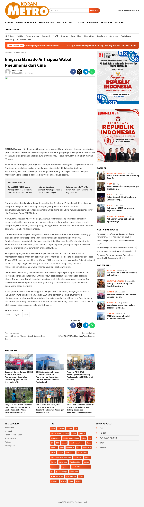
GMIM (53, 452)
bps (90, 438)
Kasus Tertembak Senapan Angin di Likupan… (123, 187)
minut (86, 462)
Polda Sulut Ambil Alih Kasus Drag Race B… (123, 176)
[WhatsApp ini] (92, 72)
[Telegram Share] (86, 72)
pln (52, 472)
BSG (57, 443)
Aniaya (69, 428)
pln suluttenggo (61, 472)
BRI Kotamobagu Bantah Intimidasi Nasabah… (118, 317)
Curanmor (70, 448)
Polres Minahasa (57, 476)
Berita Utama (112, 173)
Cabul (89, 443)
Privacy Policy (10, 438)
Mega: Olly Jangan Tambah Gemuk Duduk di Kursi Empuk (25, 336)
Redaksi (8, 442)
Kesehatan (111, 270)
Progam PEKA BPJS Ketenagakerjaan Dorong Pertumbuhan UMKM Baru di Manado (80, 376)
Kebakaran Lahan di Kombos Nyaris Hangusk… (120, 220)
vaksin (78, 481)
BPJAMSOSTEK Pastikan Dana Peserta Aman (76, 334)
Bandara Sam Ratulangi (60, 433)
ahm (53, 428)
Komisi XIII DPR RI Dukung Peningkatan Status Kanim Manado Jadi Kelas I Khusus (20, 190)
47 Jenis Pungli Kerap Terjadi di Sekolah (113, 247)
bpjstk (84, 438)
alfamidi (61, 428)
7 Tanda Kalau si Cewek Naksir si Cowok (113, 251)
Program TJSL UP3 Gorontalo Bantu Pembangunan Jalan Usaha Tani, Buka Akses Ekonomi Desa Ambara (18, 408)
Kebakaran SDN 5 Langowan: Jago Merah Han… (120, 209)
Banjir (73, 433)
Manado (121, 217)
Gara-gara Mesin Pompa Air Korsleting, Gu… (120, 284)
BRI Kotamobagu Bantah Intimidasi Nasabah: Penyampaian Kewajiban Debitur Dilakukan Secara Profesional (47, 377)
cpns (62, 448)
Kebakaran (78, 457)
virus (26, 314)
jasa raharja (70, 452)
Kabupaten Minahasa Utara (61, 457)
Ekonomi (110, 292)
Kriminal (121, 173)
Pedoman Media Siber (13, 435)
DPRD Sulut (87, 448)
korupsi (53, 462)
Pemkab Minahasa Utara (81, 467)
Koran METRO (62, 502)
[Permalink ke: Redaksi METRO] (8, 71)
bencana (82, 433)
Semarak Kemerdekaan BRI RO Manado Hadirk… (121, 295)
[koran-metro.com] (27, 10)
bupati (64, 443)
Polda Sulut (74, 472)
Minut (109, 184)
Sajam (81, 476)
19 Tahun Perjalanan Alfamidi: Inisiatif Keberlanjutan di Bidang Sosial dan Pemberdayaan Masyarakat (80, 408)
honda (60, 452)
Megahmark (82, 502)
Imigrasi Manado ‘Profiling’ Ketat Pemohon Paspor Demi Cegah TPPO (79, 190)
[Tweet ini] (79, 72)
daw (78, 448)
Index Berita (9, 427)
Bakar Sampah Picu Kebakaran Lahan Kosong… (121, 198)
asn (76, 428)
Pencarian (94, 10)
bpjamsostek (55, 438)
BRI (52, 443)
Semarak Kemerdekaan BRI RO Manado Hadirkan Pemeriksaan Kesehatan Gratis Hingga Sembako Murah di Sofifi (19, 377)
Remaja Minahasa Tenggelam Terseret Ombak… (121, 306)
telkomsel (54, 481)
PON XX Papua (71, 476)
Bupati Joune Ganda (76, 443)
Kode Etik (8, 431)
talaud (121, 281)
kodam (87, 457)
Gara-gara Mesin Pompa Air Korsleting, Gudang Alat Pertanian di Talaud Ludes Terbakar (93, 45)
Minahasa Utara (75, 462)
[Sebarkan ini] (73, 72)
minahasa (63, 462)
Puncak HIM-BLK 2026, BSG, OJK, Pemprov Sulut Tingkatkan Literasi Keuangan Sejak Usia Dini (50, 408)
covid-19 (54, 448)
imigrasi (17, 314)
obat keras (55, 467)
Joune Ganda (82, 452)
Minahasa (110, 195)
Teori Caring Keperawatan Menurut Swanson (115, 240)
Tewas (63, 481)
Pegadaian (65, 467)
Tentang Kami (10, 445)
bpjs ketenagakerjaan (71, 438)
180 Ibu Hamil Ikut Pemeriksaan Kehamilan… (122, 274)
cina (8, 314)
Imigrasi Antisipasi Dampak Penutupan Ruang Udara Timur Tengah (50, 190)
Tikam (70, 481)
